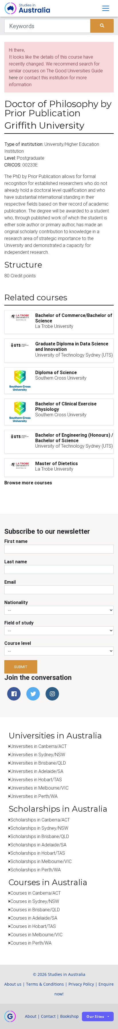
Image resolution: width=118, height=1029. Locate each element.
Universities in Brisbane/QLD (38, 763)
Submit (20, 666)
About (30, 1016)
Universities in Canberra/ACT (38, 746)
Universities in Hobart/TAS (36, 779)
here (13, 77)
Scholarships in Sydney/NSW (39, 828)
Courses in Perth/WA (31, 943)
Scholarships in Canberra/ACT (40, 820)
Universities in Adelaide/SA (36, 771)
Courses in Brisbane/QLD (35, 909)
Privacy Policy (81, 984)
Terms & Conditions (45, 984)
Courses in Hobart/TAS (33, 926)
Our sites (95, 1016)
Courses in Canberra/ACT (35, 893)
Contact (48, 1016)
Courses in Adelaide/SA (33, 918)
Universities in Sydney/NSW (37, 754)
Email (10, 582)
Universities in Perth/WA (34, 796)
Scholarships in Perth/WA (35, 870)
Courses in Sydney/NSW (34, 901)
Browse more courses (28, 483)
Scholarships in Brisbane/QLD (39, 836)
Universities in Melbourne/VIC (39, 788)
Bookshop (69, 1016)
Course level (17, 643)
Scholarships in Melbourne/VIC (41, 861)
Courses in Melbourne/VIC (36, 934)
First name (15, 541)
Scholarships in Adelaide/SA (38, 845)
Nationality (16, 602)
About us (12, 984)
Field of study (19, 623)
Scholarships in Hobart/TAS (37, 853)
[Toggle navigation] (105, 8)
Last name (15, 561)
